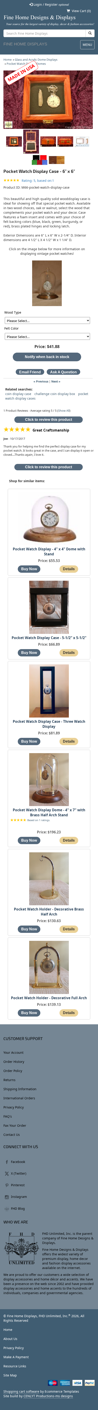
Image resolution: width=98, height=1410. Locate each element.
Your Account (13, 1052)
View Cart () (81, 11)
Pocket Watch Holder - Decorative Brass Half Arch (49, 912)
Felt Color (11, 328)
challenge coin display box (54, 394)
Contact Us (11, 1134)
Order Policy (12, 1071)
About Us (10, 1339)
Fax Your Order (14, 1125)
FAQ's (7, 1116)
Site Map (10, 1375)
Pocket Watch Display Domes (26, 64)
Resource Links (14, 1366)
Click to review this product (48, 419)
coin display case (18, 394)
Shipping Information (19, 1089)
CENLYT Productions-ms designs (48, 1396)
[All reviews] (11, 180)
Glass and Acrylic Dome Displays (36, 60)
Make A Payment (16, 1357)
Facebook (18, 1162)
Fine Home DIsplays (25, 44)
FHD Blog (18, 1208)
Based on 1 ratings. (38, 820)
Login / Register (51, 4)
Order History (13, 1061)
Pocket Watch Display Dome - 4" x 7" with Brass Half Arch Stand (49, 812)
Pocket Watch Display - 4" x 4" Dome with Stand (49, 552)
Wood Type (12, 312)
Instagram (19, 1196)
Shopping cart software (21, 1391)
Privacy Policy (13, 1107)
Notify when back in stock (47, 357)
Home (7, 60)
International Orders (19, 1098)
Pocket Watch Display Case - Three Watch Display (49, 724)
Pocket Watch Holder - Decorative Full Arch (49, 998)
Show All (64, 411)
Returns (9, 1080)
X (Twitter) (18, 1173)
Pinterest (18, 1185)
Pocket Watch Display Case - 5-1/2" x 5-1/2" (49, 637)
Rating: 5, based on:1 (38, 180)
